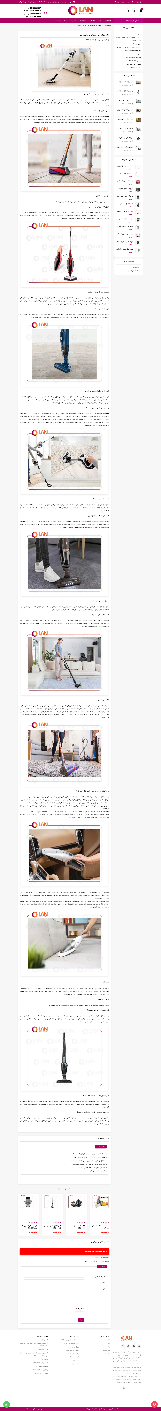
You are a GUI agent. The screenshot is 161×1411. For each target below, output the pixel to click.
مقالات (99, 25)
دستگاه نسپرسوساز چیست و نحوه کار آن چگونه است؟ (89, 1154)
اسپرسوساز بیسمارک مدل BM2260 (124, 226)
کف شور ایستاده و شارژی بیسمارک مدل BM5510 (124, 173)
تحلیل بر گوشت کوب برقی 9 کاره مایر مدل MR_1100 (89, 1157)
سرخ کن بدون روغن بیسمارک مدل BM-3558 (124, 196)
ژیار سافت (21, 1409)
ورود (137, 2)
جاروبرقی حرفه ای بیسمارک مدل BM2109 (124, 211)
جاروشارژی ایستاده (55, 397)
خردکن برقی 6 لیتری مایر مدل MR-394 (29, 1227)
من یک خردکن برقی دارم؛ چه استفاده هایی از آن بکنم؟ (124, 137)
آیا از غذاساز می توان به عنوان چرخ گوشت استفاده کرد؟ (88, 1164)
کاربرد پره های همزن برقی (97, 1171)
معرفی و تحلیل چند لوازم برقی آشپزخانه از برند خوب (124, 109)
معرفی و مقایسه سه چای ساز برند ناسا (124, 147)
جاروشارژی (53, 103)
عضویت (128, 2)
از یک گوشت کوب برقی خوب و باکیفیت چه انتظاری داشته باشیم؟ (124, 100)
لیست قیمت (84, 20)
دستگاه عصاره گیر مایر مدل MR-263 (100, 1227)
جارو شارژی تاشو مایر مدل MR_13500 (52, 1227)
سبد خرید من (106, 1350)
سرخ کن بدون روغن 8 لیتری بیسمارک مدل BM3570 (124, 188)
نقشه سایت (75, 1364)
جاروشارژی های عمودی (102, 413)
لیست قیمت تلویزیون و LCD (70, 1340)
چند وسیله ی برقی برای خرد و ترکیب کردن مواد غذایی (124, 119)
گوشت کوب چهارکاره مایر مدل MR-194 (124, 234)
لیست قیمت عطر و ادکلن (71, 1343)
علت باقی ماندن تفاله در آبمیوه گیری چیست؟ (91, 1167)
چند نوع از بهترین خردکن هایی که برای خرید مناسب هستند (87, 1161)
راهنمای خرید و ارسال (70, 20)
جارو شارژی (105, 116)
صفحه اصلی (107, 20)
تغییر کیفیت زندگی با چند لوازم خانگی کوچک (124, 128)
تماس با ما (118, 2)
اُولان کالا (94, 1409)
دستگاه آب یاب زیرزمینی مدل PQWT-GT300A (124, 166)
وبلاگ (99, 20)
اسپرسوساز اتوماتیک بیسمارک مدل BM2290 (124, 219)
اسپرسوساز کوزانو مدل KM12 (124, 241)
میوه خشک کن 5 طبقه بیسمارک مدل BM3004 (124, 181)
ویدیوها (93, 20)
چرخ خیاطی (75, 1347)
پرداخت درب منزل (73, 1353)
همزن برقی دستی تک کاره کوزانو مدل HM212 (124, 249)
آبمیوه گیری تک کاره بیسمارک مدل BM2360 (124, 203)
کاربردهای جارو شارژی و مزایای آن (85, 25)
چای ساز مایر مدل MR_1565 (79, 1227)
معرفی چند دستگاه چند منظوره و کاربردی (124, 81)
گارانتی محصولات (74, 1357)
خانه (109, 1340)
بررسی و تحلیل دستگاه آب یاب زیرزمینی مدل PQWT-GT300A (124, 91)
